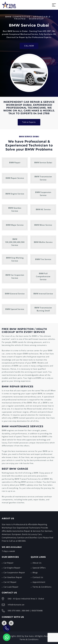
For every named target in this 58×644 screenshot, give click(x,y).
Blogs (35, 572)
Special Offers (39, 567)
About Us (37, 562)
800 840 (25, 610)
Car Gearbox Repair (13, 577)
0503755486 (37, 610)
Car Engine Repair (12, 567)
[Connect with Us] (4, 623)
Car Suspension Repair (14, 572)
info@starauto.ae (16, 604)
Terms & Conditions (42, 586)
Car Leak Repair (11, 586)
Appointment (39, 582)
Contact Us (38, 577)
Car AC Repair (10, 582)
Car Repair (8, 562)
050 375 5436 (14, 610)
